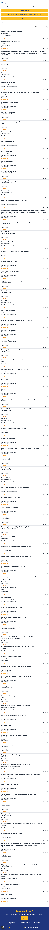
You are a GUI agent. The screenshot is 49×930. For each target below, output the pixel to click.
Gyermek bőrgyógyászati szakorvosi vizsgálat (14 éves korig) (25, 14)
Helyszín (25, 19)
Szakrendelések (12, 924)
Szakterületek (12, 922)
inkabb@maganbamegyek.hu (33, 927)
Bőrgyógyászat (25, 10)
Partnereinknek (37, 922)
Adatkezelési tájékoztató (24, 922)
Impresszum (25, 924)
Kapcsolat (24, 918)
